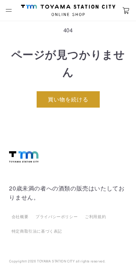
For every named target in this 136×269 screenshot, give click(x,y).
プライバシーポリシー (57, 216)
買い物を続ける (68, 99)
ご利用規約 (95, 216)
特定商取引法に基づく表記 (37, 231)
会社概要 (20, 216)
